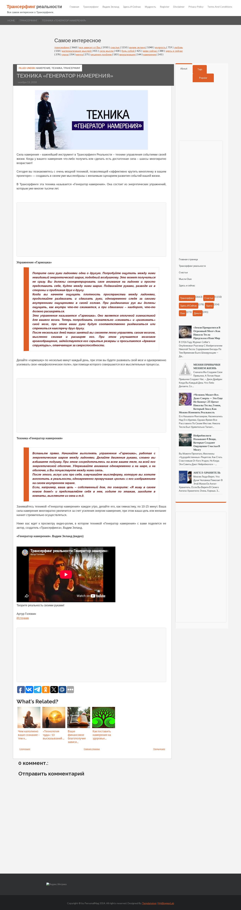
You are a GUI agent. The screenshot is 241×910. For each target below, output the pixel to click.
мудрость (160, 47)
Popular (203, 77)
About (183, 68)
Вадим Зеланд (111, 6)
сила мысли (107, 50)
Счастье (183, 272)
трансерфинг (28, 20)
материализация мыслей (77, 50)
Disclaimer (179, 6)
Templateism (149, 903)
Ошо (182, 313)
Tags (199, 69)
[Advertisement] (91, 229)
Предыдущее (159, 749)
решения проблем (101, 54)
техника (57, 68)
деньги (197, 313)
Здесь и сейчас (132, 6)
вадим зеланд (137, 47)
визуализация (127, 54)
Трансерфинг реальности (192, 265)
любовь (178, 47)
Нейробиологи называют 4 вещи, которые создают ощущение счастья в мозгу (206, 442)
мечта (79, 54)
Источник (23, 618)
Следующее (24, 749)
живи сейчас (150, 50)
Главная (74, 6)
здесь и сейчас (174, 50)
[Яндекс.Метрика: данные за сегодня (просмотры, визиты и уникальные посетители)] (56, 884)
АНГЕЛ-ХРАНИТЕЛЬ (207, 472)
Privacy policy (195, 6)
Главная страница (92, 749)
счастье (115, 47)
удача (65, 54)
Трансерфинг (91, 6)
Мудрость (150, 6)
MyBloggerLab (166, 903)
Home (11, 20)
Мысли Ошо (185, 279)
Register (164, 6)
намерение (150, 54)
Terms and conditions (219, 6)
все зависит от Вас (90, 47)
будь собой (128, 50)
